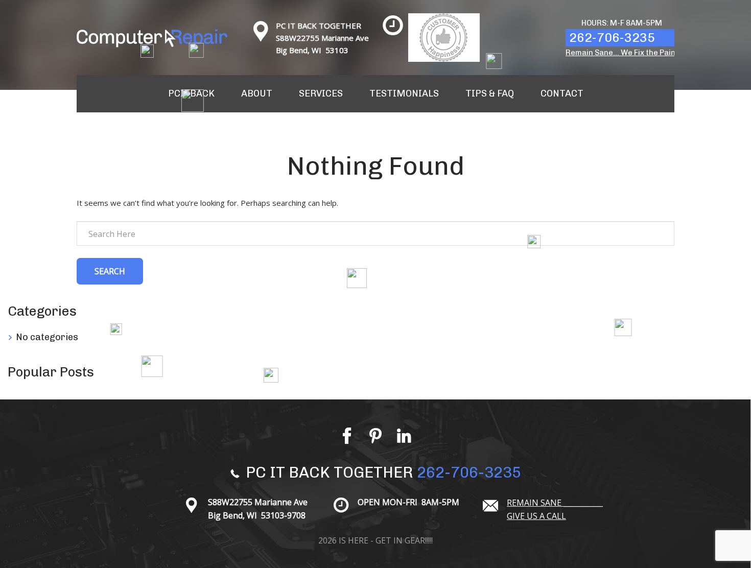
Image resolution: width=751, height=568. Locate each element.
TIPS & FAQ (489, 93)
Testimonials (404, 93)
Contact (562, 93)
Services (321, 93)
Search (110, 271)
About (256, 93)
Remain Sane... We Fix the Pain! (621, 52)
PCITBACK (191, 93)
